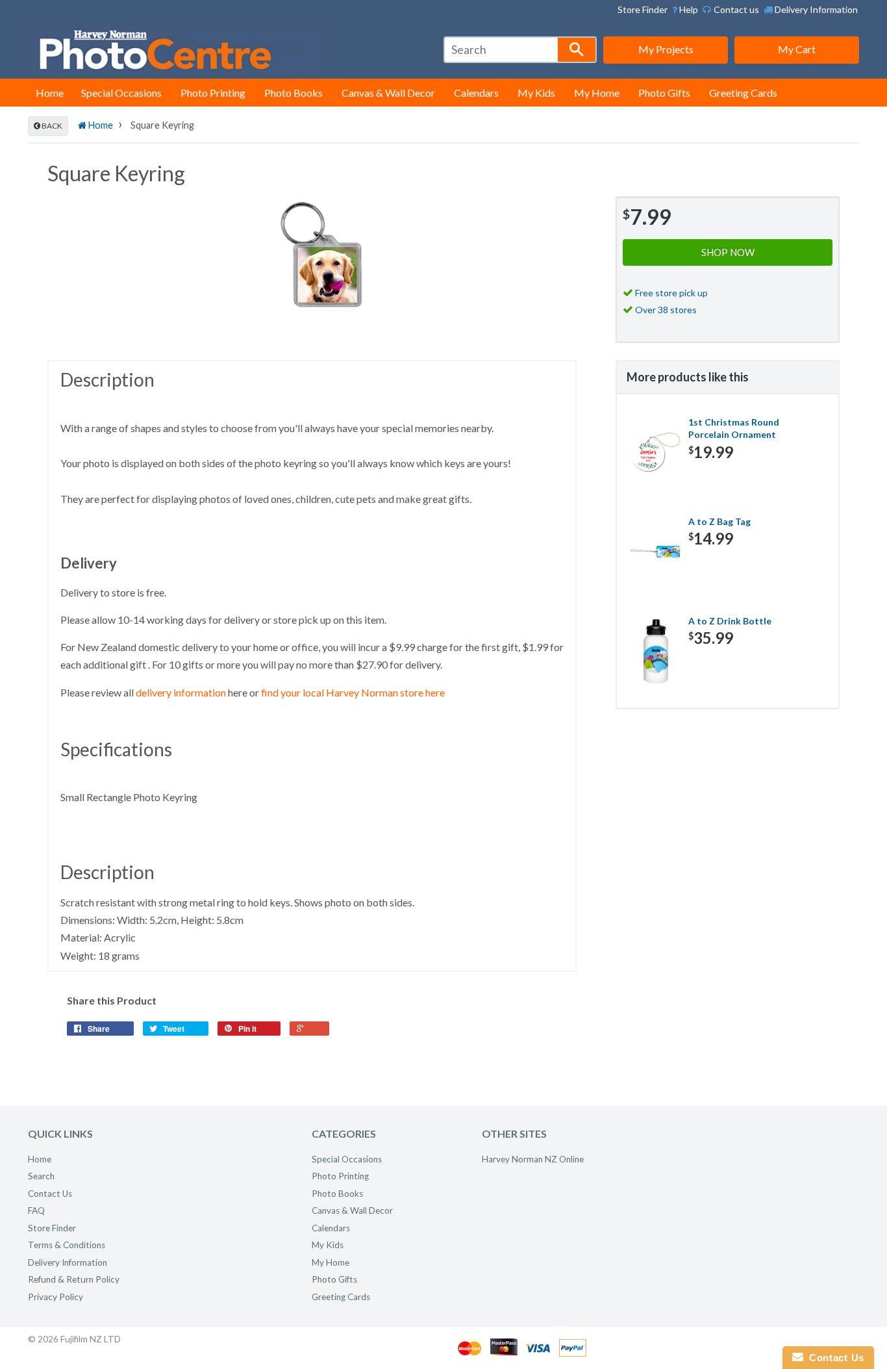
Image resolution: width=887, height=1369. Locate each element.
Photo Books (293, 92)
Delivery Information (815, 9)
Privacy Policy (55, 1297)
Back (51, 126)
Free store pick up (671, 292)
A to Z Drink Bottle (729, 620)
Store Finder (643, 9)
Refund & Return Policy (73, 1279)
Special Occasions (121, 92)
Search (41, 1176)
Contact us (735, 9)
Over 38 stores (666, 309)
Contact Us (50, 1193)
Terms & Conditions (66, 1245)
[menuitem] (685, 9)
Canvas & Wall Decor (388, 92)
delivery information (181, 692)
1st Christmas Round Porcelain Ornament (733, 428)
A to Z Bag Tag (719, 521)
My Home (596, 92)
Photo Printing (213, 92)
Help (687, 9)
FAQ (36, 1210)
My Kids (536, 92)
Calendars (476, 92)
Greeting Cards (743, 92)
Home (50, 92)
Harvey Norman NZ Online (533, 1159)
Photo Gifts (664, 92)
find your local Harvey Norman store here (353, 692)
